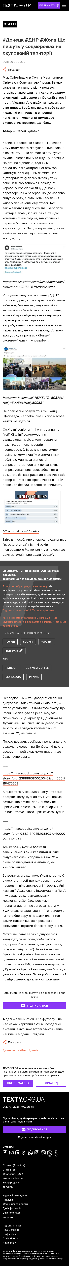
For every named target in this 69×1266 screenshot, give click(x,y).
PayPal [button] (34, 677)
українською (26, 1256)
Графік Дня (9, 1234)
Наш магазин (11, 1229)
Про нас (7, 1165)
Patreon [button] (11, 668)
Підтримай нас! (12, 1225)
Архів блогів (10, 1238)
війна (23, 1050)
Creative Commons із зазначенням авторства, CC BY (36, 1253)
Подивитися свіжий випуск (34, 1137)
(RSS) (13, 1169)
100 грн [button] (10, 641)
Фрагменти (9, 1174)
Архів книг (9, 1243)
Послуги (8, 1200)
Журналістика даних (15, 1195)
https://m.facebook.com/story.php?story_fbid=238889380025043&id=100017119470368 (34, 778)
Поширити (14, 70)
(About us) (19, 1165)
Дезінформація (12, 1208)
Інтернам (8, 1217)
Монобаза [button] (13, 677)
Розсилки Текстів (13, 1178)
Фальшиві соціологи (15, 1204)
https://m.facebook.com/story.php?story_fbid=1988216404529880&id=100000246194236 (34, 834)
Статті (6, 1169)
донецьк (9, 1050)
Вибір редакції (11, 1182)
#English (8, 1187)
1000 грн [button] (46, 641)
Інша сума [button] (12, 651)
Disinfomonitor (11, 1212)
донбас (35, 1050)
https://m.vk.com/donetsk (21, 531)
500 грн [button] (28, 641)
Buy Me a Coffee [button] (37, 668)
